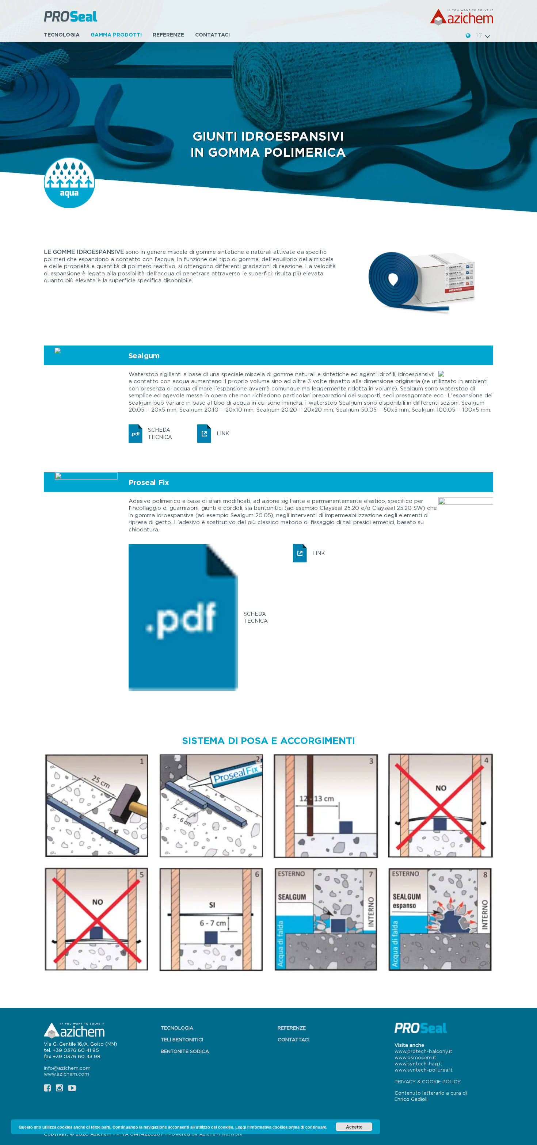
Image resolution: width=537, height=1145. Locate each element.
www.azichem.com (66, 1073)
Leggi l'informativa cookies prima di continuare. (281, 1127)
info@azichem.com (67, 1067)
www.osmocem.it (415, 1057)
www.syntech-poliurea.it (424, 1069)
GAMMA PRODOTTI (116, 34)
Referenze (168, 34)
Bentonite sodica (185, 1051)
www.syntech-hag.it (418, 1063)
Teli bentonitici (182, 1039)
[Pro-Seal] (72, 17)
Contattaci (212, 34)
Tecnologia (62, 34)
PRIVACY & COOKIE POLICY (428, 1081)
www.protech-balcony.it (423, 1051)
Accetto (354, 1126)
